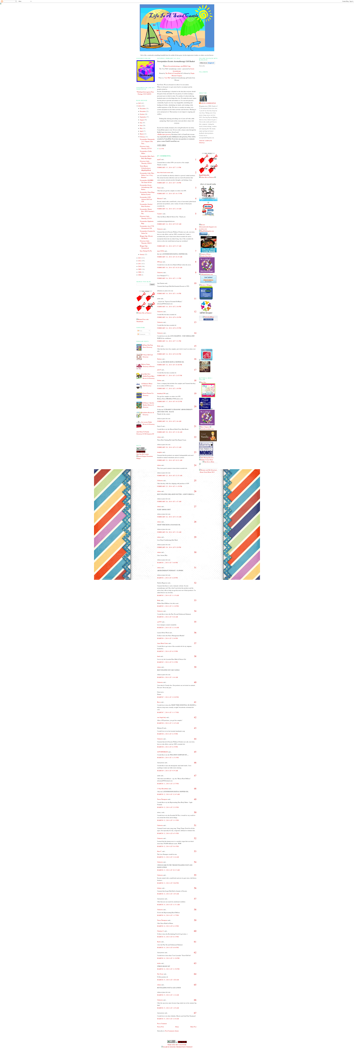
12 (195, 311)
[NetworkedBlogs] (208, 317)
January (142, 254)
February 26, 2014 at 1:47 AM (169, 501)
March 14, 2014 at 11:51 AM (168, 904)
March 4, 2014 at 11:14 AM (168, 627)
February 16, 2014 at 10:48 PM (169, 365)
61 (195, 941)
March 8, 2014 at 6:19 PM (167, 747)
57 (195, 898)
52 (195, 838)
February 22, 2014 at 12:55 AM (169, 475)
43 (195, 727)
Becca (159, 702)
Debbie (159, 380)
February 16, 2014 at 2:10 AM (169, 209)
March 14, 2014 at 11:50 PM (168, 969)
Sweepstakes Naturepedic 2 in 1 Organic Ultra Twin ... (147, 141)
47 (195, 775)
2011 (139, 264)
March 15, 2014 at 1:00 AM (168, 980)
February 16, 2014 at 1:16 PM (169, 293)
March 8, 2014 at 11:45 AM (168, 723)
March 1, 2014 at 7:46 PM (167, 562)
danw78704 (160, 251)
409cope (159, 262)
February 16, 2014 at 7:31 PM (169, 341)
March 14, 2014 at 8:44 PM (168, 947)
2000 (139, 275)
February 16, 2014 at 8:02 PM (169, 354)
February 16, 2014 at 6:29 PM (169, 328)
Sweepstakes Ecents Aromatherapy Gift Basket (146, 187)
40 (195, 682)
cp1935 (159, 622)
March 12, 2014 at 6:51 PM (168, 833)
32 (195, 582)
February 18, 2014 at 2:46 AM (169, 421)
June (141, 125)
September (143, 117)
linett (158, 656)
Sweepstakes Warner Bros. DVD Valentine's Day (147, 211)
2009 (139, 269)
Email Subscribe (204, 175)
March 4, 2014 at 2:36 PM (167, 638)
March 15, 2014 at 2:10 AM (168, 1019)
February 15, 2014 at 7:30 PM (169, 183)
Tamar (159, 188)
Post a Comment (162, 1023)
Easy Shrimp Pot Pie (146, 251)
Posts (140, 331)
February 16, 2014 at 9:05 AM (169, 224)
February (142, 137)
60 (195, 930)
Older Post (193, 1027)
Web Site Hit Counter (142, 454)
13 (195, 322)
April (141, 131)
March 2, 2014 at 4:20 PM (167, 578)
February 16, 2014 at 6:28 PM (169, 317)
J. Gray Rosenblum (162, 788)
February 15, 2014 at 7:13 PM (169, 167)
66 (195, 999)
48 (195, 788)
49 (195, 799)
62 (195, 952)
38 (195, 656)
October (142, 114)
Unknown (160, 229)
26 (195, 491)
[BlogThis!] (160, 145)
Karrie (159, 942)
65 (195, 984)
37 (195, 643)
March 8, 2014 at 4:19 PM (167, 734)
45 (195, 751)
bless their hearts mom (163, 172)
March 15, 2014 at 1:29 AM (168, 1008)
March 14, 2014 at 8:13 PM (168, 937)
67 (195, 1012)
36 (195, 632)
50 (195, 812)
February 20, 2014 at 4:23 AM (169, 447)
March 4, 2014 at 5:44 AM (167, 617)
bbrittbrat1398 (161, 393)
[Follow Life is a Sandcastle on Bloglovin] (207, 64)
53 (195, 851)
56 (195, 888)
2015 (139, 103)
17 (195, 369)
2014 (139, 106)
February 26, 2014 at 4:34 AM (169, 517)
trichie (159, 963)
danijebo (159, 452)
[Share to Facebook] (163, 145)
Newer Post (160, 1027)
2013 (139, 258)
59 (195, 920)
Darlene (159, 359)
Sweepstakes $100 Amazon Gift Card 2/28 (146, 199)
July (141, 123)
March (142, 134)
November (143, 111)
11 (195, 298)
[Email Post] (164, 148)
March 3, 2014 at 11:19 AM (168, 595)
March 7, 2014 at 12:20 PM (168, 697)
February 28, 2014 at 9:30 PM (169, 547)
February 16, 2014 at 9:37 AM (169, 246)
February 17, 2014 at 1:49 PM (169, 388)
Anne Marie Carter (162, 643)
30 (195, 552)
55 (195, 875)
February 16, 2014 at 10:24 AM (169, 267)
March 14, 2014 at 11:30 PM (168, 958)
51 (195, 825)
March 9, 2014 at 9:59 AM (167, 771)
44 (195, 738)
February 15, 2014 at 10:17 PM (169, 193)
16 (195, 358)
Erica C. (159, 851)
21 (195, 426)
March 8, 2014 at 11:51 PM (168, 757)
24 (195, 465)
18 (195, 380)
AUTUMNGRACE (162, 752)
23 (195, 452)
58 (195, 909)
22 (195, 436)
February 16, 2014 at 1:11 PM (169, 278)
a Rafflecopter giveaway (164, 134)
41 (195, 702)
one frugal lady (161, 717)
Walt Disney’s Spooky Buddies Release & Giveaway (147, 405)
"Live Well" (167, 78)
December (143, 108)
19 (195, 393)
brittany (159, 888)
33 (195, 600)
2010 (139, 266)
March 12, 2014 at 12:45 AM (168, 794)
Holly (158, 346)
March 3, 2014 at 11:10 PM (168, 606)
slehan (159, 406)
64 (195, 973)
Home (177, 1027)
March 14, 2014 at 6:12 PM (168, 926)
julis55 (159, 370)
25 (195, 480)
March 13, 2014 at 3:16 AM (168, 857)
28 (195, 521)
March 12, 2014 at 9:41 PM (168, 846)
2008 (139, 272)
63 (195, 963)
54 (195, 861)
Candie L (159, 214)
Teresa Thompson (162, 799)
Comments (142, 334)
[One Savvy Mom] (208, 462)
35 (195, 621)
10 (195, 283)
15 (195, 345)
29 (195, 537)
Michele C (160, 198)
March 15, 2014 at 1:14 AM (168, 995)
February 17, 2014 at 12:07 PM (169, 375)
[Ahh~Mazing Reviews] (206, 457)
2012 (139, 261)
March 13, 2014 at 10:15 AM (168, 870)
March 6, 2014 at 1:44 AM (167, 677)
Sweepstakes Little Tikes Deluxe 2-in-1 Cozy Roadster (147, 175)
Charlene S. (160, 931)
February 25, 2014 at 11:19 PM (169, 486)
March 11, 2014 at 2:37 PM (168, 783)
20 (195, 406)
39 (195, 667)
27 (195, 506)
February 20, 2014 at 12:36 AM (169, 432)
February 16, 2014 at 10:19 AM (169, 257)
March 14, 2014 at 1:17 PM (168, 915)
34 (195, 610)
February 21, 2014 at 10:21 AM (169, 460)
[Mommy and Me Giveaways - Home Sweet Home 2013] (208, 472)
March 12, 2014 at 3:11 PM (168, 820)
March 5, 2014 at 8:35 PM (167, 651)
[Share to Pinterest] (165, 145)
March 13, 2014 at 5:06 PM (168, 883)
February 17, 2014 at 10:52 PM (169, 401)
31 (195, 567)
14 (195, 332)
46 (195, 762)
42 (195, 717)
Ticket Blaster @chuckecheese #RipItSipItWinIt (145, 168)
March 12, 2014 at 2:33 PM (168, 807)
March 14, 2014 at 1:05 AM (168, 894)
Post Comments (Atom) (172, 1031)
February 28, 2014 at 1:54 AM (169, 532)
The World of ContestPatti (173, 73)
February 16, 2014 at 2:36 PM (169, 306)
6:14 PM (161, 148)
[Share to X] (161, 145)
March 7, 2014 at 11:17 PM (168, 712)
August (142, 120)
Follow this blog (208, 319)
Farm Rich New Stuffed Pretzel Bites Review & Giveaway (148, 376)
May (141, 128)
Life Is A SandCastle (208, 103)
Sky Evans (160, 974)
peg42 (159, 159)
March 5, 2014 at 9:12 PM (167, 662)
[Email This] (158, 145)
